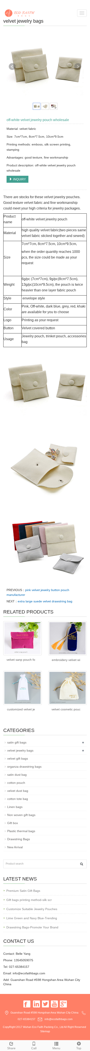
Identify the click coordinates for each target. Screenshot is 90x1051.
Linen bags (14, 807)
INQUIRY (19, 179)
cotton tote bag (17, 799)
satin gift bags (16, 742)
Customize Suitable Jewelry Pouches (31, 909)
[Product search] (82, 864)
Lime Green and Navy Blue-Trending (31, 918)
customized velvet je (21, 709)
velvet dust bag (17, 790)
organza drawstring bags (24, 766)
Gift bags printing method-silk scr (29, 900)
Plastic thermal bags (21, 831)
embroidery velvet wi (66, 660)
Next (77, 66)
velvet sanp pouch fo (21, 659)
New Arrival (15, 847)
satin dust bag (17, 774)
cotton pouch (16, 782)
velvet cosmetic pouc (66, 709)
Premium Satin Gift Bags (23, 890)
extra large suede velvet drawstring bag (45, 601)
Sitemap (45, 1031)
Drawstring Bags (18, 839)
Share (11, 1048)
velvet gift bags (17, 758)
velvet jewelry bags (20, 750)
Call (33, 1048)
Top (78, 1048)
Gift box (12, 823)
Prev (12, 66)
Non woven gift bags (21, 815)
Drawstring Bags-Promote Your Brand (32, 927)
